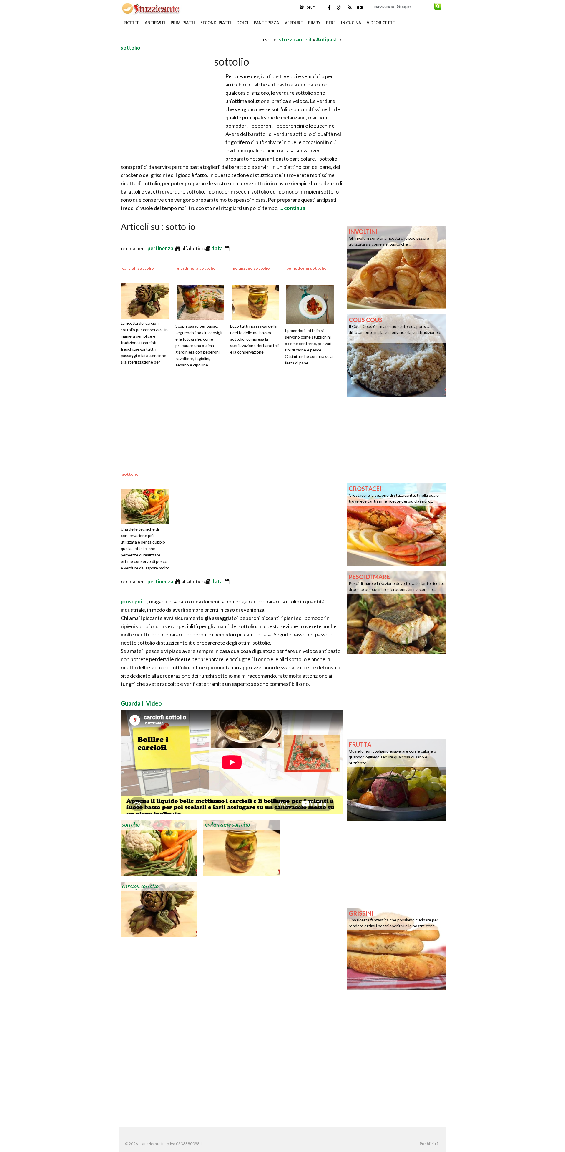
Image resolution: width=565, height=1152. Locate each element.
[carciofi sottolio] (147, 300)
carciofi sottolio (138, 268)
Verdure (294, 22)
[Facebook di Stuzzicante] (329, 7)
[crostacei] (396, 524)
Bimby (314, 22)
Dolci (242, 22)
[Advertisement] (189, 39)
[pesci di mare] (396, 612)
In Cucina (351, 22)
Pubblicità (429, 1143)
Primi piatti (183, 22)
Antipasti (155, 22)
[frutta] (396, 779)
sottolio (130, 47)
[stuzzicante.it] (151, 8)
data (217, 248)
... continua (292, 208)
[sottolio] (147, 506)
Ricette (131, 22)
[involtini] (396, 267)
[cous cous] (396, 355)
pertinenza (160, 248)
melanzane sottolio (251, 268)
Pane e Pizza (266, 22)
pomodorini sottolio (306, 268)
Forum (310, 7)
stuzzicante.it (295, 39)
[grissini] (396, 948)
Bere (330, 22)
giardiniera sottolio (196, 268)
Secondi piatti (215, 22)
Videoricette (381, 22)
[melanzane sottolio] (241, 847)
